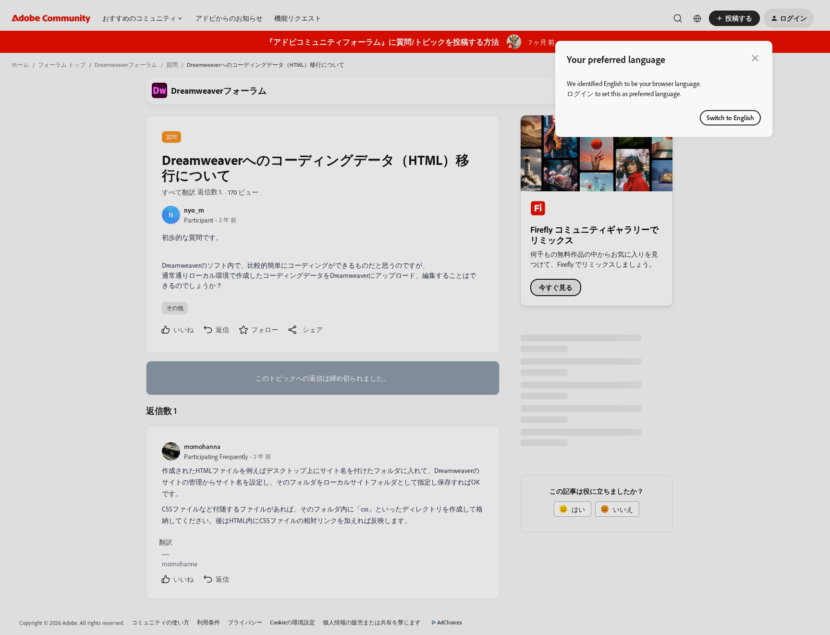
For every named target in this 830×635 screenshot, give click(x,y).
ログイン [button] (580, 93)
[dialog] (663, 89)
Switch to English (730, 117)
